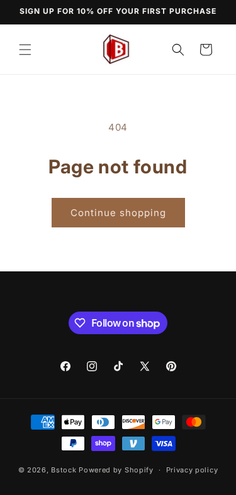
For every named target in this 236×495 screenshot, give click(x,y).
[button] (25, 49)
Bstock (63, 469)
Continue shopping (118, 213)
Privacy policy (192, 469)
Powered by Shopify (116, 469)
